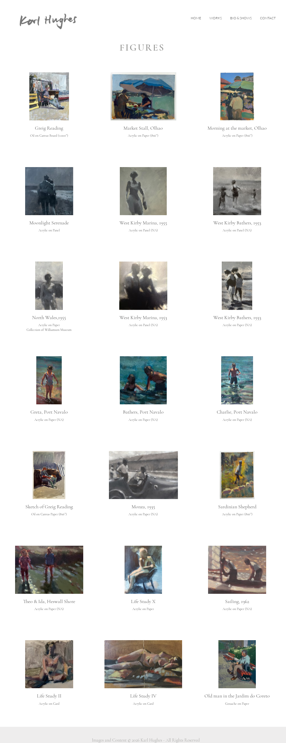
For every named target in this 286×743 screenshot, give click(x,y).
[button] (215, 18)
